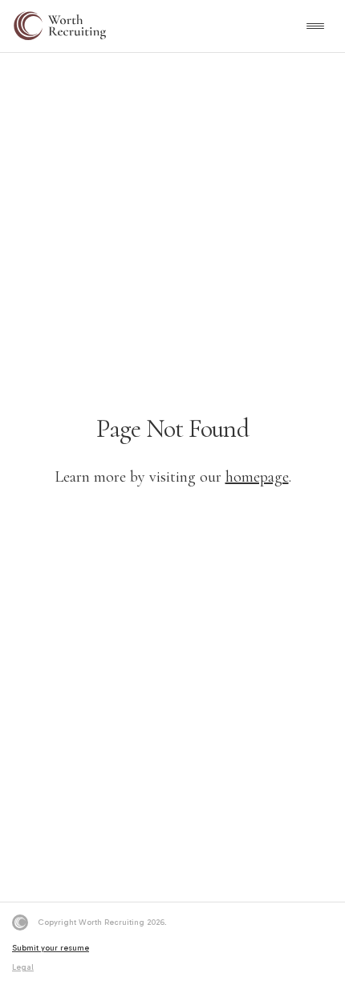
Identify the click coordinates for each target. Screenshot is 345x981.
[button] (315, 26)
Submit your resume (50, 948)
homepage (257, 476)
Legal (23, 967)
